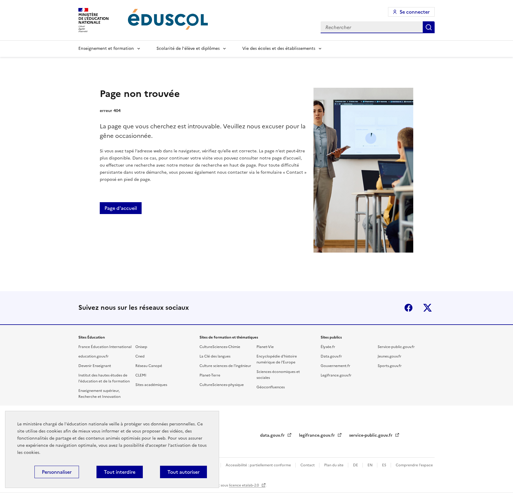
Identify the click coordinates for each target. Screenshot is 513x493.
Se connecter (415, 11)
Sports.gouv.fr (390, 365)
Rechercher (429, 27)
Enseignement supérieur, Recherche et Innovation (99, 393)
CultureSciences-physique (222, 384)
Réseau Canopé (148, 365)
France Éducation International (105, 347)
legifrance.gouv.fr (317, 435)
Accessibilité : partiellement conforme (259, 465)
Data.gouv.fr (331, 356)
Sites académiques (151, 384)
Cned (140, 356)
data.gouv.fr (273, 435)
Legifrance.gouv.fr (336, 375)
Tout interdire (119, 472)
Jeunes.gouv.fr (389, 356)
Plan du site (334, 465)
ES (384, 465)
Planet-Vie (265, 347)
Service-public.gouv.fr (396, 347)
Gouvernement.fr (335, 365)
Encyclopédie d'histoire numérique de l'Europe (276, 359)
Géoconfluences (270, 387)
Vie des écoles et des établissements (278, 48)
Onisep (141, 347)
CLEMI (140, 375)
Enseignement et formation (106, 48)
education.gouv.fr (93, 356)
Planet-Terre (210, 375)
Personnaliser (57, 472)
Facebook (408, 308)
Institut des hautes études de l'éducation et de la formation (104, 378)
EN (370, 465)
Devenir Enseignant (94, 365)
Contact (308, 465)
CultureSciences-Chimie (220, 347)
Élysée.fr (328, 347)
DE (356, 465)
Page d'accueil (120, 208)
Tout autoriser (183, 472)
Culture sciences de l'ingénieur (225, 365)
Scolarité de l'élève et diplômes (188, 48)
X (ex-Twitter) (427, 308)
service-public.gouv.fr (371, 435)
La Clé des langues (215, 356)
